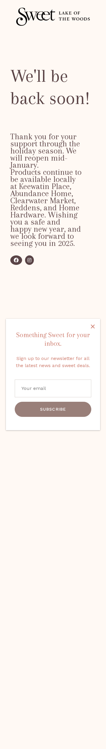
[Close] (92, 326)
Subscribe (53, 409)
